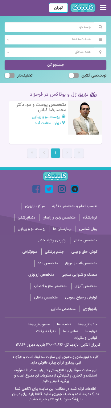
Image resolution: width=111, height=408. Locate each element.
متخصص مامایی (63, 309)
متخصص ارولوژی (41, 275)
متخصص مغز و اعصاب (50, 286)
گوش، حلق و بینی (84, 252)
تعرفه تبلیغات (46, 331)
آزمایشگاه (90, 217)
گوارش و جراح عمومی (81, 297)
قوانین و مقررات (85, 338)
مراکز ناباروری (35, 206)
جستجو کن (55, 65)
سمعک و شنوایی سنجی (79, 275)
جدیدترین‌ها (87, 324)
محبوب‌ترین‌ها (39, 324)
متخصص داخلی (46, 297)
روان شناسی (88, 229)
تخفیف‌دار (25, 75)
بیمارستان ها (62, 229)
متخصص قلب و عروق (81, 263)
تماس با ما (70, 331)
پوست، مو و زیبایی (46, 117)
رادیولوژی (90, 309)
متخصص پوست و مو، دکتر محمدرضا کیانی (41, 107)
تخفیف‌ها (64, 324)
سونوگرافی (29, 252)
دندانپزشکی (26, 217)
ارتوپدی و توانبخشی (51, 240)
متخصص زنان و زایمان (59, 217)
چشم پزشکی (54, 252)
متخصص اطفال (85, 240)
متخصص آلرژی (86, 286)
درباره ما (91, 331)
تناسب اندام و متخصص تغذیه (74, 206)
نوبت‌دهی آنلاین (94, 75)
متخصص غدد (48, 263)
